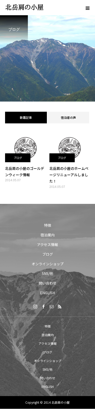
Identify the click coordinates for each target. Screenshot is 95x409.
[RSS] (59, 306)
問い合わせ (47, 283)
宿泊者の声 (68, 117)
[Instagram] (35, 306)
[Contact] (51, 306)
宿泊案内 (48, 234)
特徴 (47, 225)
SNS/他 (47, 273)
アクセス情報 (47, 244)
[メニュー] (87, 7)
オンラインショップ (48, 263)
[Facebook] (43, 306)
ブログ (18, 158)
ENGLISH (47, 292)
